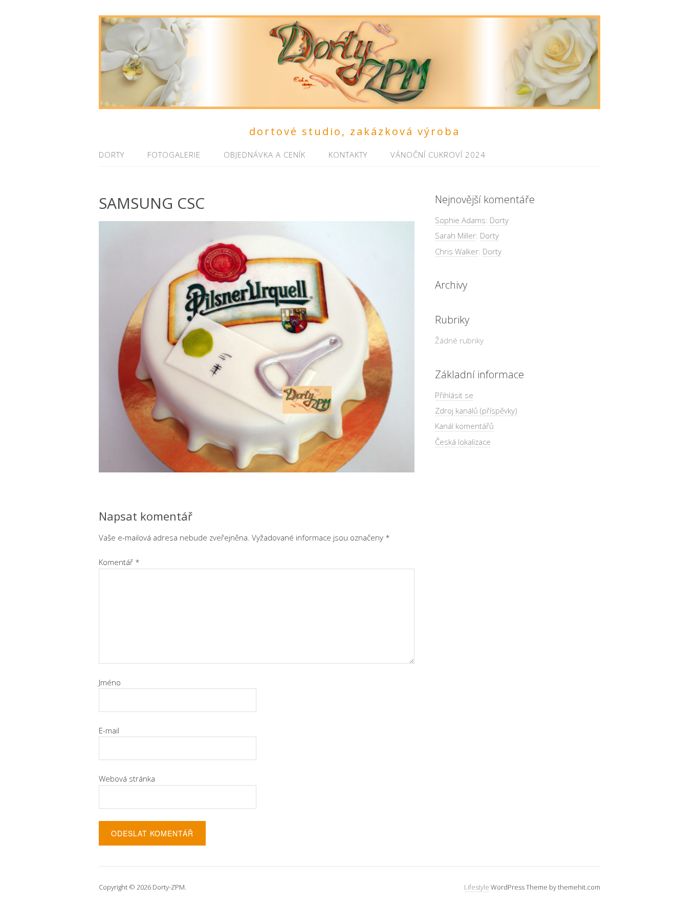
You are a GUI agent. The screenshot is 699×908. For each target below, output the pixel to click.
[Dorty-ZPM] (349, 103)
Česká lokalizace (463, 442)
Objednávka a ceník (264, 154)
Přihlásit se (454, 395)
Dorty (111, 154)
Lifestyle (476, 887)
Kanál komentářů (464, 426)
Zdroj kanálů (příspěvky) (476, 410)
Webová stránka (127, 778)
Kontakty (348, 154)
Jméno (110, 682)
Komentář (119, 562)
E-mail (109, 730)
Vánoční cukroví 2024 (438, 154)
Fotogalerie (174, 154)
